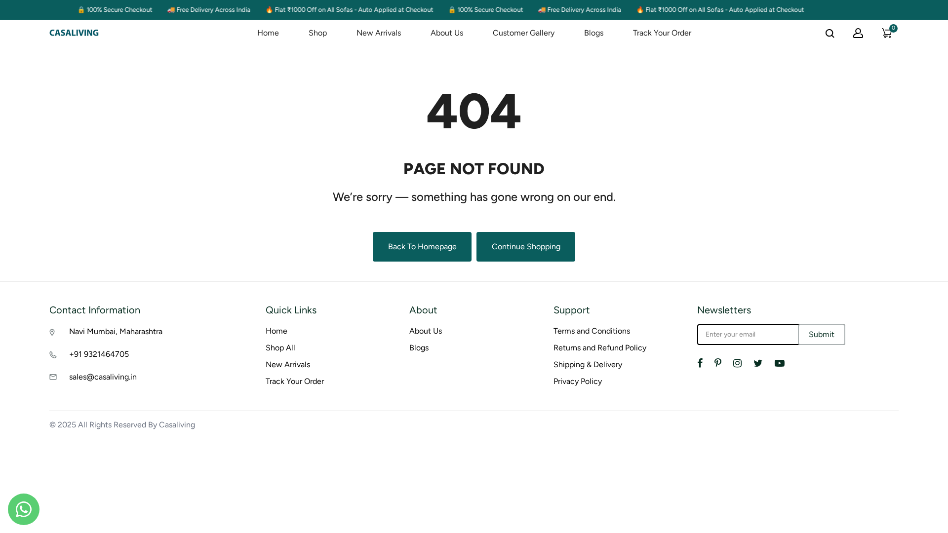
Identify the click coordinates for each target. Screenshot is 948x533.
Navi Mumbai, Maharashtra (115, 331)
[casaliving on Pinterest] (717, 363)
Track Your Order (662, 33)
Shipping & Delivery (587, 364)
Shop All (280, 347)
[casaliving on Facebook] (700, 363)
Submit (821, 334)
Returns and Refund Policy (599, 347)
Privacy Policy (577, 381)
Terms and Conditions (591, 331)
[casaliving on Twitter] (758, 363)
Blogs (593, 33)
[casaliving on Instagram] (737, 363)
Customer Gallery (523, 33)
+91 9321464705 (99, 354)
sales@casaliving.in (103, 376)
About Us (447, 33)
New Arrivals (378, 33)
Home (268, 33)
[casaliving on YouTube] (780, 363)
